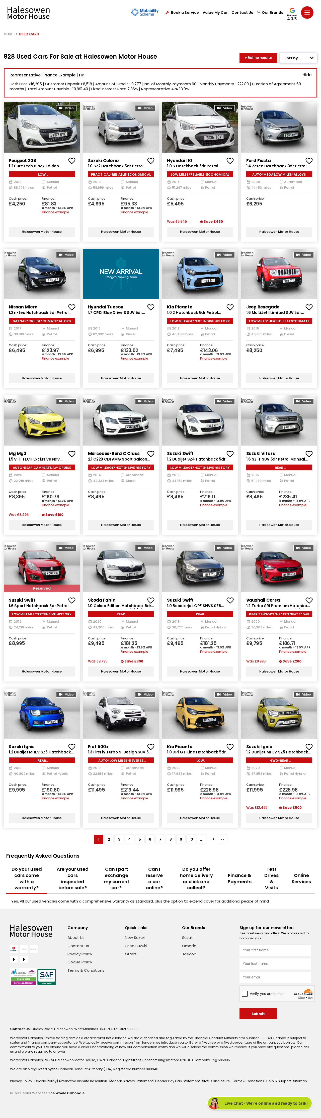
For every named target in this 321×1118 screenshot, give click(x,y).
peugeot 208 (22, 161)
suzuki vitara (261, 454)
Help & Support (279, 1081)
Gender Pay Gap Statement (178, 1081)
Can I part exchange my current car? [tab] (116, 878)
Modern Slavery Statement (131, 1081)
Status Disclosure (216, 1081)
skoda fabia (102, 600)
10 (191, 839)
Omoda (189, 945)
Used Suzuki (136, 945)
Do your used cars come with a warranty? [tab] (27, 878)
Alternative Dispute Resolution (83, 1081)
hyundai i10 (179, 161)
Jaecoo (189, 954)
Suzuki (187, 937)
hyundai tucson (105, 307)
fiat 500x (98, 747)
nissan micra (23, 307)
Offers (131, 954)
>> (222, 839)
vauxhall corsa (263, 600)
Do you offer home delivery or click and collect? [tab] (196, 878)
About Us (76, 937)
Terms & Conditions (85, 970)
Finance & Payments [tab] (240, 878)
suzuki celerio (103, 161)
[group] (42, 127)
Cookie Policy (79, 962)
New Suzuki (135, 937)
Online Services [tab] (301, 878)
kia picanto (179, 307)
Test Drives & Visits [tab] (271, 878)
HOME (9, 34)
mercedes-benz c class (114, 454)
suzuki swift (180, 454)
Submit (258, 1014)
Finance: (48, 198)
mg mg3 (17, 454)
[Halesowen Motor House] (29, 12)
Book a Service (185, 13)
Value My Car (215, 13)
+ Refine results (258, 57)
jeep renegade (262, 307)
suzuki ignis (22, 747)
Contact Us (242, 13)
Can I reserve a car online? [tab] (154, 878)
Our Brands (272, 13)
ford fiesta (258, 161)
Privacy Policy (79, 954)
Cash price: (18, 198)
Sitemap (300, 1081)
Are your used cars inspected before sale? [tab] (73, 878)
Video (69, 108)
